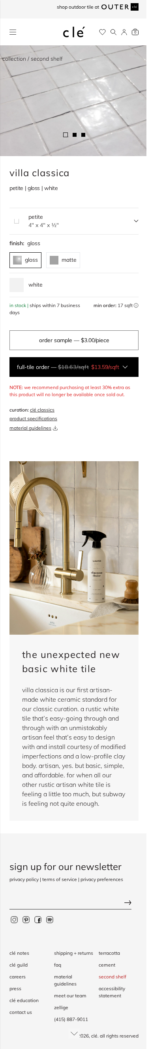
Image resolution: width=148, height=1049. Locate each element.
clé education (24, 1000)
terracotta (109, 953)
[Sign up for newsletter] (74, 903)
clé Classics (42, 410)
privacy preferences (102, 879)
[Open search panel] (113, 32)
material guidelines (30, 428)
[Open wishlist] (102, 32)
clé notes (19, 953)
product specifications (33, 418)
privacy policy (24, 879)
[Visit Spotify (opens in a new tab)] (49, 919)
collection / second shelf (32, 58)
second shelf (112, 977)
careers (17, 977)
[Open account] (124, 32)
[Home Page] (74, 31)
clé (94, 1036)
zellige (61, 1007)
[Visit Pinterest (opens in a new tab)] (26, 919)
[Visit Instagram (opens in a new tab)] (14, 919)
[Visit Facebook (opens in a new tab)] (38, 919)
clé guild (18, 965)
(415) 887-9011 (71, 1019)
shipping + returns (73, 953)
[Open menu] (13, 32)
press (15, 988)
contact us (20, 1012)
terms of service (59, 879)
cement (107, 965)
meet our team (70, 996)
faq (57, 965)
